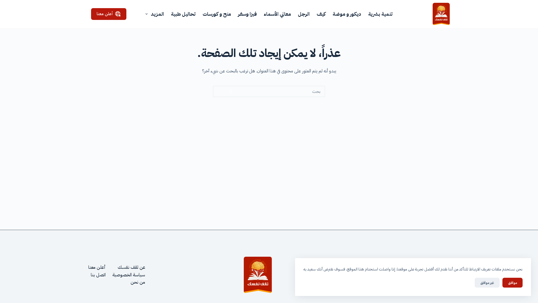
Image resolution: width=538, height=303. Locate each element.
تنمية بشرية (380, 14)
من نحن (138, 282)
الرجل (304, 14)
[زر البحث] (230, 91)
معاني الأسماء (277, 14)
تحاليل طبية (183, 14)
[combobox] (286, 91)
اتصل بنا (98, 275)
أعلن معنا (105, 14)
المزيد (157, 14)
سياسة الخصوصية (128, 275)
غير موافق (487, 282)
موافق (512, 282)
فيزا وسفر (247, 14)
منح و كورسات (217, 14)
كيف (321, 14)
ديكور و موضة (347, 14)
